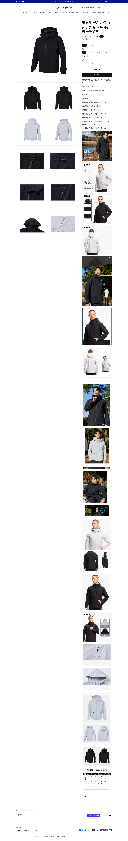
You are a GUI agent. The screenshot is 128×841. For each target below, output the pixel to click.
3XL (85, 56)
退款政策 (46, 837)
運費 (88, 39)
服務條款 (64, 837)
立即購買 (97, 75)
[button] (18, 7)
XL (100, 52)
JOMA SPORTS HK (24, 837)
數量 (83, 60)
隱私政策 (40, 837)
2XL (106, 52)
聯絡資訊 (58, 837)
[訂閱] (45, 815)
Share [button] (85, 796)
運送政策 (52, 837)
